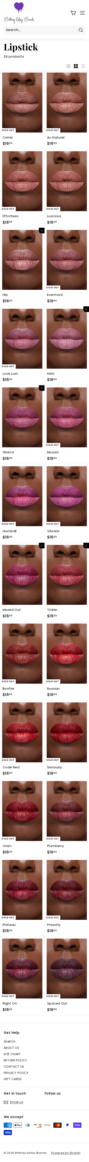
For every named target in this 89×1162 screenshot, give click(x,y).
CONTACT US (14, 1066)
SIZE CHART (12, 1054)
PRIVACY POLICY (16, 1073)
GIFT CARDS (13, 1079)
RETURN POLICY (15, 1060)
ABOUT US (11, 1048)
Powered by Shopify (66, 1153)
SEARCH (9, 1041)
